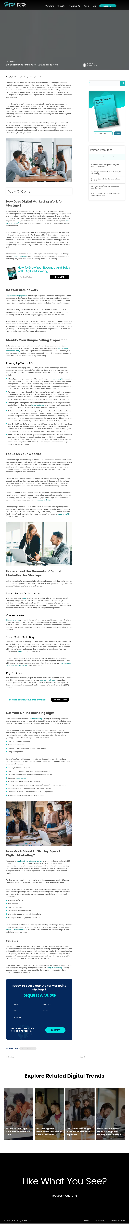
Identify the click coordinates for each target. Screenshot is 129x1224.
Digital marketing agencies (16, 296)
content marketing (19, 256)
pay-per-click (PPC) (48, 680)
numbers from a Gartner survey (29, 861)
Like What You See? (64, 1181)
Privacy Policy (100, 1221)
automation (22, 651)
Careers (86, 1221)
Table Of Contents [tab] (21, 191)
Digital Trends (90, 6)
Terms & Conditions (118, 1221)
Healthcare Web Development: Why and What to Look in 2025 (105, 166)
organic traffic (64, 514)
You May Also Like (95, 157)
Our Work (49, 6)
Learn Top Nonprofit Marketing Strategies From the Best (105, 187)
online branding (36, 718)
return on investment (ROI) (17, 930)
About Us (61, 6)
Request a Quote (107, 6)
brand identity (21, 778)
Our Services (107, 157)
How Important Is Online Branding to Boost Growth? (105, 180)
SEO (25, 598)
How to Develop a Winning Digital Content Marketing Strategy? (105, 194)
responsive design (44, 500)
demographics (58, 379)
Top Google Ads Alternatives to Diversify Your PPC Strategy (106, 173)
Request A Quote (62, 1196)
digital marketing (55, 967)
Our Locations (117, 157)
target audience (37, 405)
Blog (7, 77)
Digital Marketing (27, 1048)
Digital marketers (13, 620)
